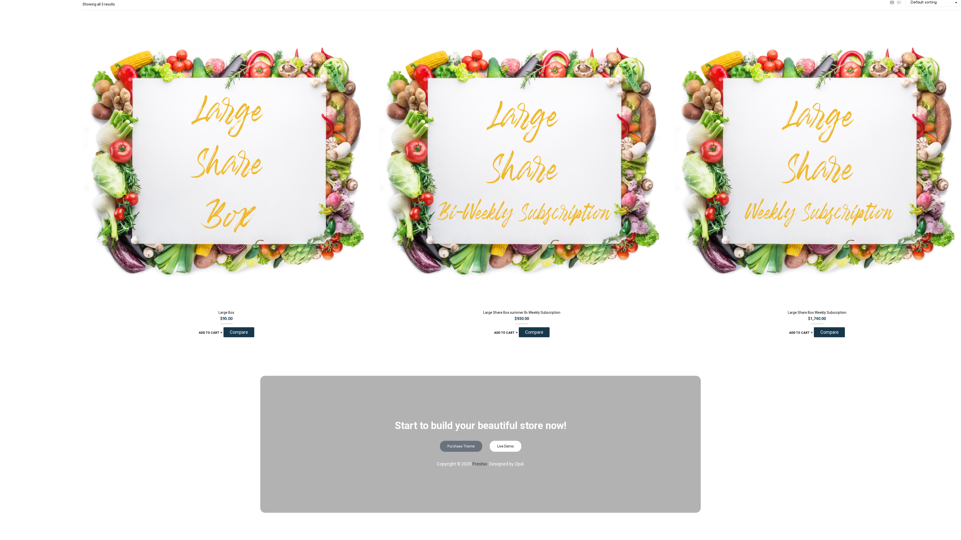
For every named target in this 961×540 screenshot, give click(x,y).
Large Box (226, 312)
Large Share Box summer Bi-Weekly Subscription (521, 312)
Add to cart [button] (209, 332)
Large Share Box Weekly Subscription (817, 312)
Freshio (479, 463)
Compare (239, 332)
